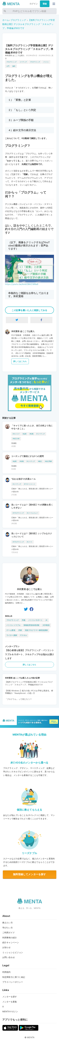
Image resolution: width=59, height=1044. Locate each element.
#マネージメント (29, 484)
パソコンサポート (35, 620)
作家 (20, 630)
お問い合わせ (8, 957)
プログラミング (18, 20)
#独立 (40, 461)
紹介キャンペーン (10, 942)
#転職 (31, 434)
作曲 (23, 620)
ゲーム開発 (10, 630)
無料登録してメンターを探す (29, 874)
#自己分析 (16, 438)
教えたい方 (7, 922)
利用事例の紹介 (9, 937)
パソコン (46, 62)
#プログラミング (18, 513)
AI (46, 620)
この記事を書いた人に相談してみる (29, 310)
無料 (13, 66)
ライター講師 (11, 635)
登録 (45, 3)
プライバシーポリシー (12, 982)
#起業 (24, 434)
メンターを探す (9, 996)
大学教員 (46, 625)
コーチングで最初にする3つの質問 (27, 456)
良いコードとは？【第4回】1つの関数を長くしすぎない (32, 506)
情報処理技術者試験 (31, 625)
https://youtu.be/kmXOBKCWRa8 (21, 284)
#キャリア (16, 434)
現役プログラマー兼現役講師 (36, 630)
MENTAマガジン (10, 1011)
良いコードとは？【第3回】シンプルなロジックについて (31, 535)
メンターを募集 (9, 1001)
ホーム (5, 20)
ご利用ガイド (8, 932)
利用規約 (6, 972)
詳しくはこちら (20, 361)
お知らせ (6, 947)
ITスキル (23, 635)
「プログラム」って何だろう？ (18, 699)
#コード (29, 542)
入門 (7, 66)
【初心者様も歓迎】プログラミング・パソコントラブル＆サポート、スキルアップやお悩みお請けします (29, 654)
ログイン (34, 3)
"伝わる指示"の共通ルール (23, 479)
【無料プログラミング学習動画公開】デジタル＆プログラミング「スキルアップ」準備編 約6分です (28, 24)
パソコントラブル (13, 625)
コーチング (23, 62)
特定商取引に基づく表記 (13, 977)
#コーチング (41, 434)
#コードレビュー (32, 513)
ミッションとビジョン (12, 952)
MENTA (30, 1037)
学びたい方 (7, 927)
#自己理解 (48, 461)
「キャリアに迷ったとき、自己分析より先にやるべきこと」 (32, 427)
